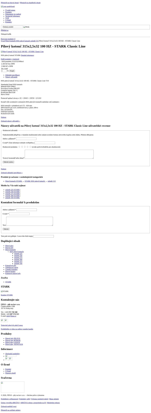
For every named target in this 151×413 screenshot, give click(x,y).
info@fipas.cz (11, 316)
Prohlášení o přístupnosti (9, 399)
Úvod (3, 41)
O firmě (8, 371)
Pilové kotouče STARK (13, 181)
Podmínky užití (24, 399)
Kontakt (8, 369)
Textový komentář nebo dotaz (13, 158)
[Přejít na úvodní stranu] (8, 6)
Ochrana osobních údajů (39, 399)
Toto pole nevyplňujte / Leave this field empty (17, 236)
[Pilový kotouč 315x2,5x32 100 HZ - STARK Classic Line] (22, 52)
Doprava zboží (10, 373)
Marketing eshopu (53, 403)
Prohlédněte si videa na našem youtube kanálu (17, 329)
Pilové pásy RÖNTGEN (14, 344)
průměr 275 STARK (12, 194)
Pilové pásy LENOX (12, 342)
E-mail (18, 143)
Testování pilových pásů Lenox (12, 325)
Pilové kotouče (10, 41)
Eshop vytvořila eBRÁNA (10, 403)
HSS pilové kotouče (23, 41)
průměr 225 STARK (12, 190)
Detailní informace (27, 55)
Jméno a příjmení (9, 139)
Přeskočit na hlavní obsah (10, 3)
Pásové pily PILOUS (12, 338)
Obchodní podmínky (12, 354)
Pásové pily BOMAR (12, 340)
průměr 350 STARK (12, 198)
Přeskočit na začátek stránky (11, 410)
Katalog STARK (7, 295)
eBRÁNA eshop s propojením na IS (33, 403)
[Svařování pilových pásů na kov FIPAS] (12, 392)
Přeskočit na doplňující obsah (30, 3)
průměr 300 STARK (12, 196)
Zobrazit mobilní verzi (8, 406)
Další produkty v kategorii (10, 59)
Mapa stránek (54, 399)
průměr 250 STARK (12, 192)
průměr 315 (35, 41)
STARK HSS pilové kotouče (35, 181)
